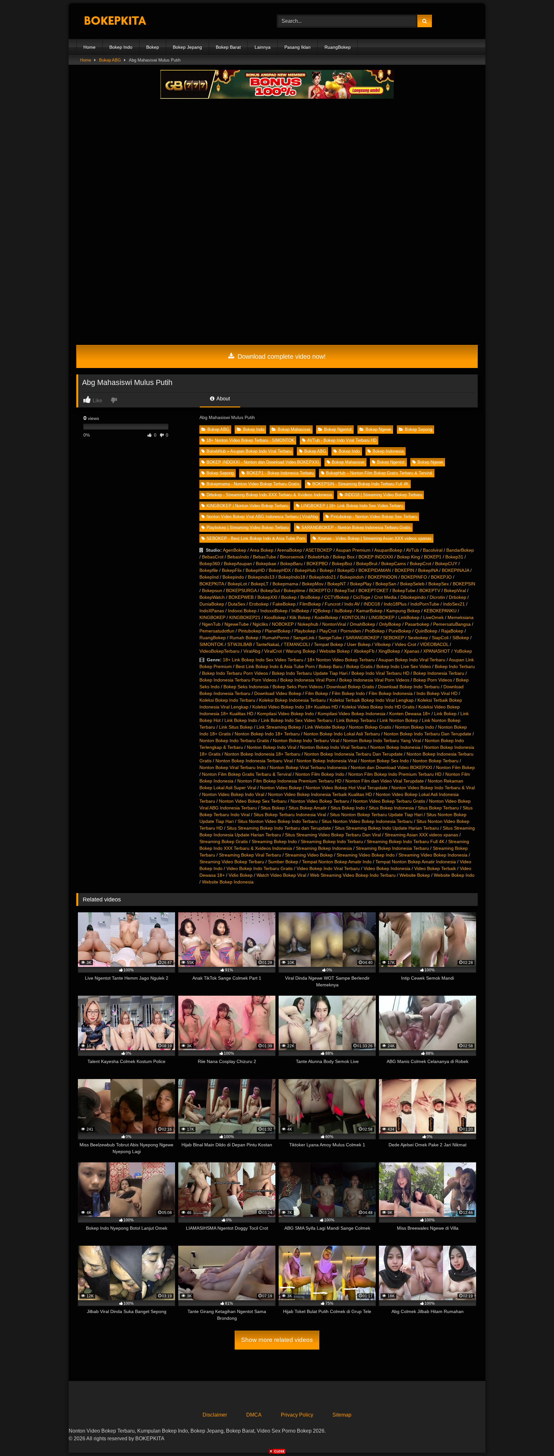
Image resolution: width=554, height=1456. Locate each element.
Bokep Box (344, 556)
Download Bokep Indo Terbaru (409, 686)
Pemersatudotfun (216, 630)
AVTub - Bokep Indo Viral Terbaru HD (341, 440)
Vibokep (382, 644)
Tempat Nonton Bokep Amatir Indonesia (415, 861)
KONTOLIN (353, 617)
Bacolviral (432, 550)
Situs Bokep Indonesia (391, 807)
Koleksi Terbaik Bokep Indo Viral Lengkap (372, 700)
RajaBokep (452, 630)
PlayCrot (328, 630)
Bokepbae (266, 563)
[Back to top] (534, 1437)
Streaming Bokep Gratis (223, 841)
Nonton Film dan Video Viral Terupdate (384, 780)
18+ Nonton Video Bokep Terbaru (341, 659)
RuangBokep (337, 47)
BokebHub (318, 556)
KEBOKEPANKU (440, 610)
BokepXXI (267, 597)
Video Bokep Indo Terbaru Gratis (259, 868)
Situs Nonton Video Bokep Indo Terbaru (278, 821)
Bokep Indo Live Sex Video (403, 666)
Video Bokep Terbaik (435, 868)
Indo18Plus (395, 604)
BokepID (346, 570)
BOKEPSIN (464, 583)
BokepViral (455, 590)
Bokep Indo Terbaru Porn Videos (235, 673)
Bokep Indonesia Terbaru (438, 673)
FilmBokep (310, 604)
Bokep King (408, 556)
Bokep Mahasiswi (294, 429)
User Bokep (359, 644)
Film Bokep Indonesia (391, 693)
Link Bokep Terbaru (356, 720)
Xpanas (411, 651)
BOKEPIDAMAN (374, 570)
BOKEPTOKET (373, 590)
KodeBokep (326, 617)
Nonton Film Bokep (455, 767)
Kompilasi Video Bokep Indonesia (351, 713)
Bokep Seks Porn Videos (298, 686)
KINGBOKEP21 (244, 617)
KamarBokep (369, 610)
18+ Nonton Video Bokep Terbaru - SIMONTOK (250, 440)
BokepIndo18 (291, 577)
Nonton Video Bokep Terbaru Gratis (389, 801)
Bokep (152, 47)
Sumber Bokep (283, 861)
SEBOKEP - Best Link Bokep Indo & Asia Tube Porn (255, 538)
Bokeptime (294, 590)
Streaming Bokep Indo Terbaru (332, 841)
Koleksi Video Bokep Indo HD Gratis (378, 706)
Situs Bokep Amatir (308, 807)
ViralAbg (251, 651)
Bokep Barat (228, 47)
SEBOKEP (393, 637)
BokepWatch (212, 597)
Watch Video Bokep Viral (281, 875)
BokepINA (428, 570)
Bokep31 (454, 556)
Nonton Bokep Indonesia (395, 747)
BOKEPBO (317, 563)
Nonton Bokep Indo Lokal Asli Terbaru (342, 733)
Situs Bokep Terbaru (438, 807)
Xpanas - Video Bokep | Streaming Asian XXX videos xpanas (375, 538)
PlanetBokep (277, 630)
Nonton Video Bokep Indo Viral (233, 794)
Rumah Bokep (244, 637)
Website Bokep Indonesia (228, 881)
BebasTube (264, 556)
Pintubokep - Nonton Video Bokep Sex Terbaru (374, 516)
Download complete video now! (281, 356)
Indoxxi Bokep (242, 610)
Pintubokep (249, 630)
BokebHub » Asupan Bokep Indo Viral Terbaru (248, 451)
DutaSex (236, 604)
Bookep (289, 597)
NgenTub (211, 624)
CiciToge (361, 597)
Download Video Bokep (277, 693)
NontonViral (334, 624)
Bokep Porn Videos (432, 679)
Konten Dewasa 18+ (409, 713)
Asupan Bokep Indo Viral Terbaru (411, 659)
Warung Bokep (300, 651)
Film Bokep (316, 693)
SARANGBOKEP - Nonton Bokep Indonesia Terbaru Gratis (356, 527)
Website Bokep (334, 651)
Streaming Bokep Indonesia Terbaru (392, 848)
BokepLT (260, 583)
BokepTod (344, 590)
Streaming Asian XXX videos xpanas (421, 834)
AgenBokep (234, 550)
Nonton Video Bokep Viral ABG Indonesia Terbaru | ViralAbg (262, 516)
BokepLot (237, 583)
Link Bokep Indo (240, 720)
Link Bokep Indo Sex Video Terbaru (296, 720)
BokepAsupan (238, 563)
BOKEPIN (404, 570)
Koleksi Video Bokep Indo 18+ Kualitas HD (295, 706)
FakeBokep (284, 604)
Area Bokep (261, 550)
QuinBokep (426, 630)
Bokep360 (209, 563)
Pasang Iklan (297, 47)
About (222, 398)
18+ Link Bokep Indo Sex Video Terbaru (263, 659)
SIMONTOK (211, 644)
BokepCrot (420, 563)
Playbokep (304, 630)
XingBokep (389, 651)
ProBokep (375, 630)
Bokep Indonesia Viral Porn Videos (374, 679)
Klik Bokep (300, 617)
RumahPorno (275, 637)
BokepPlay (361, 583)
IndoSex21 (454, 604)
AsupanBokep (388, 550)
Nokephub (308, 624)
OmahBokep (362, 624)
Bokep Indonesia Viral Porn (307, 679)
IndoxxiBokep (274, 610)
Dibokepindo (413, 597)
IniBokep (300, 610)
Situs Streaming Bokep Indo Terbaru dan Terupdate (279, 828)
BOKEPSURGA (241, 590)
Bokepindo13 (261, 577)
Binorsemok (292, 556)
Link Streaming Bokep (278, 727)
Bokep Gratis (359, 666)
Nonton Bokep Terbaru (435, 760)
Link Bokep (445, 713)
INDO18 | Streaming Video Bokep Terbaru (383, 494)
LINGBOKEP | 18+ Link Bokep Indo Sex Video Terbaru (352, 505)
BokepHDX (280, 570)
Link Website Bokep (325, 727)
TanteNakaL (268, 644)
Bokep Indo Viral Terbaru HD (380, 673)
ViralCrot (273, 651)
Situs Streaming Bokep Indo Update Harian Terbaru (387, 828)
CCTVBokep (336, 597)
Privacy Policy (297, 1415)
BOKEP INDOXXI (375, 556)
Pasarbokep (417, 624)
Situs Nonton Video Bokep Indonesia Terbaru (367, 821)
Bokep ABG (110, 60)
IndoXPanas (211, 610)
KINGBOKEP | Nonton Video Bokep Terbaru (247, 505)
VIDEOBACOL (434, 644)
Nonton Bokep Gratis (370, 727)
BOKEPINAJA (455, 570)
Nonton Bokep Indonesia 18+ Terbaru (262, 754)
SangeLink (304, 637)
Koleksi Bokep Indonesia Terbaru (292, 700)
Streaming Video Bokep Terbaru (231, 861)
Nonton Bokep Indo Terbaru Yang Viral (382, 740)
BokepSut (270, 590)
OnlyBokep (390, 624)
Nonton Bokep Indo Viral (271, 747)
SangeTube (330, 637)
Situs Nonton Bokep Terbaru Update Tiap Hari (376, 814)
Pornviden (350, 630)
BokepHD (255, 570)
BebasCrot (212, 556)
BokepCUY (446, 563)
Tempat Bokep (328, 644)
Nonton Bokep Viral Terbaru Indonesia (308, 767)
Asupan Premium (353, 550)
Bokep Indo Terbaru (455, 666)
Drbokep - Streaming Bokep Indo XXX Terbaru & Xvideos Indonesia (269, 494)
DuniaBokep (211, 604)
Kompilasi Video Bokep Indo (285, 713)
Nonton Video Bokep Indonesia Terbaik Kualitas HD (320, 794)
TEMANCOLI (297, 644)
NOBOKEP (283, 624)
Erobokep (259, 604)
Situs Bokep (273, 807)
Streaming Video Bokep (309, 855)
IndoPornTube (424, 604)
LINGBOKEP (381, 617)
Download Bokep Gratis (350, 686)
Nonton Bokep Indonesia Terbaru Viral (254, 760)
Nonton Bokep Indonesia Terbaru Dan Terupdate (353, 754)
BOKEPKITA (211, 583)
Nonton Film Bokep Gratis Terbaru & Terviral (246, 774)
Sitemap (341, 1415)
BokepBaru (291, 563)
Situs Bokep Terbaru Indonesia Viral (290, 814)
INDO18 (372, 604)
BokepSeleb (412, 583)
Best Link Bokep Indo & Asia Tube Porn (275, 666)
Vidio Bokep (241, 875)
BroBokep (310, 597)
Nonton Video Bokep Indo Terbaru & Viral (433, 787)
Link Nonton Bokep (399, 720)
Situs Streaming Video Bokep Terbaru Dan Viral (333, 834)
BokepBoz (342, 563)
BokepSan (385, 583)
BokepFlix (232, 570)
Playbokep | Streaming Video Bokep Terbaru (247, 527)
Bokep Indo (120, 47)
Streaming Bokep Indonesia (324, 848)
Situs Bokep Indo (348, 807)
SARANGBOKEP (362, 637)
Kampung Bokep (403, 610)
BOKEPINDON (382, 577)
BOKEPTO (320, 590)
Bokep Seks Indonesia (246, 686)
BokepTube (404, 590)
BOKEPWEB (241, 597)
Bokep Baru (330, 666)
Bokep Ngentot (338, 429)
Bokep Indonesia (388, 451)
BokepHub (305, 570)
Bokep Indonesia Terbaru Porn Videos (237, 679)
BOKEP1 (432, 556)
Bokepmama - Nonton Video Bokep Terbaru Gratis (252, 483)
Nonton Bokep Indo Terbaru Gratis (234, 740)
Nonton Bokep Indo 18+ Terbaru (267, 733)
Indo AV (352, 604)
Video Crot (405, 644)
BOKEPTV (429, 590)
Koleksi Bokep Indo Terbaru (227, 700)
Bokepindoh (352, 577)
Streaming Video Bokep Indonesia (433, 855)
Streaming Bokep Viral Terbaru (250, 855)
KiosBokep (275, 617)
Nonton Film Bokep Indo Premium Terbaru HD (394, 774)
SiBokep (460, 637)
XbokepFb (364, 651)
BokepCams (393, 563)
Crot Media (385, 597)
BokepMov (312, 583)
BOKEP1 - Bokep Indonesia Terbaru (280, 473)
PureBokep (400, 630)
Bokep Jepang (187, 47)
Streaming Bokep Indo (274, 841)
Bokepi (326, 570)
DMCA (254, 1415)
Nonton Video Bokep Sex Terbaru (253, 801)
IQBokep (322, 610)
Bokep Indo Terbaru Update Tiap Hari (310, 673)
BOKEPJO (441, 577)
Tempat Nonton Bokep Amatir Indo (337, 861)
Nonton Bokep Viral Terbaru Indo (232, 767)
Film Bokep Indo (348, 693)
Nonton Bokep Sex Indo (385, 760)
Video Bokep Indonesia (387, 868)
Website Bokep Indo (454, 875)
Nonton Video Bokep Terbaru (319, 801)
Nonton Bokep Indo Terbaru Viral (306, 740)
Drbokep (457, 597)
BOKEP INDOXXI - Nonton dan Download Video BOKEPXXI (262, 462)
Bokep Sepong (418, 429)
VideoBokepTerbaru (219, 651)
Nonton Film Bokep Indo (319, 774)
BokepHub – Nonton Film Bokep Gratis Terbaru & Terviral (379, 473)
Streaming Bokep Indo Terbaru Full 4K (405, 841)
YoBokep (463, 651)
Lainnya (263, 47)
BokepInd (209, 577)
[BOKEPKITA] (124, 21)
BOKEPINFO (414, 577)
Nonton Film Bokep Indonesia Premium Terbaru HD (289, 780)
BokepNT (336, 583)
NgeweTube (236, 624)
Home (89, 47)
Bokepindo (233, 577)
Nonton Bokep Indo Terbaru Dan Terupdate (427, 733)
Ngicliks (260, 624)
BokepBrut (366, 563)
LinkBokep (408, 617)
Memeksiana (461, 617)
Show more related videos (277, 1339)
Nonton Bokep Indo (414, 727)
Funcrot (332, 604)
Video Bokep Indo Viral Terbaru (328, 868)
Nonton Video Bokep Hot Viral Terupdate (347, 787)
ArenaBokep (289, 550)
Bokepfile (208, 570)
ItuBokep (343, 610)
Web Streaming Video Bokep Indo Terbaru (353, 875)
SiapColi (440, 637)
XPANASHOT (436, 651)
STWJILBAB (239, 644)
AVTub (412, 550)
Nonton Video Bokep (281, 787)
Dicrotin (437, 597)
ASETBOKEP (319, 550)
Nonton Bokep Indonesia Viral (327, 760)
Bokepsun (212, 590)
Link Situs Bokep (236, 727)
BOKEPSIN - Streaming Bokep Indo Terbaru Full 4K (360, 483)
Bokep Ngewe (378, 429)
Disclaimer (215, 1415)
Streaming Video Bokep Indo (366, 855)
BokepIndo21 (322, 577)
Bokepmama (285, 583)
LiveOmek (433, 617)
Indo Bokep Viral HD (436, 693)
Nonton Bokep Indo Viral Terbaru (333, 747)
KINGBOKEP (212, 617)
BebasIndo (238, 556)
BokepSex (438, 583)
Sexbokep (418, 637)
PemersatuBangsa (452, 624)
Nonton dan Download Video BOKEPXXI (391, 767)
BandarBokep (460, 550)
